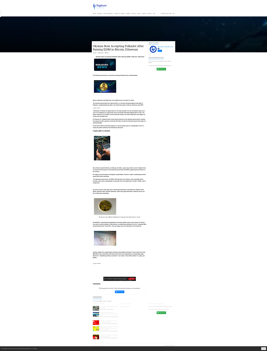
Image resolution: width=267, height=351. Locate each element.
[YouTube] (97, 1)
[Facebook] (93, 1)
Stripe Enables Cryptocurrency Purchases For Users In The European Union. (109, 314)
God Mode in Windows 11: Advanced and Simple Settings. (109, 335)
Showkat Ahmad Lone (165, 47)
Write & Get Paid (167, 13)
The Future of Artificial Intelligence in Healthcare (108, 307)
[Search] (173, 13)
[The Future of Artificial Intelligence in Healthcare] (96, 308)
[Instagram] (99, 1)
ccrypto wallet (97, 263)
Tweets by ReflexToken (125, 306)
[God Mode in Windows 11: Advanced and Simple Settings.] (96, 337)
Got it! (263, 348)
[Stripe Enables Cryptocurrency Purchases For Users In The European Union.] (96, 314)
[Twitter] (95, 1)
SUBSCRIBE (120, 292)
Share (107, 53)
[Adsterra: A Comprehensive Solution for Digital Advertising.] (96, 322)
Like (95, 53)
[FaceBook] (158, 48)
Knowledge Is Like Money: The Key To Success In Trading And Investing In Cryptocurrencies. (109, 328)
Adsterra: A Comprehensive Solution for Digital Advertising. (108, 321)
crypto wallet (96, 108)
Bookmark (101, 53)
